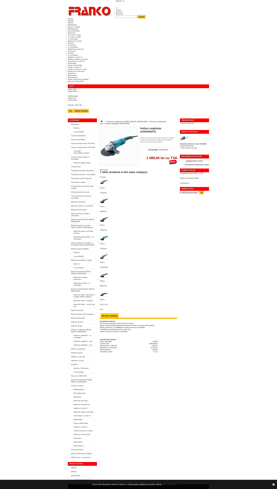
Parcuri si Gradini (74, 27)
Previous (103, 177)
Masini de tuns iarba (75, 41)
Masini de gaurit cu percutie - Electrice (84, 232)
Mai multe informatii (109, 316)
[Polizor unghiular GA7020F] (104, 186)
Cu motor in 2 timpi (74, 35)
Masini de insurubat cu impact (81, 260)
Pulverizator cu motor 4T (76, 61)
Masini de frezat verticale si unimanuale (80, 214)
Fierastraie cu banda (78, 182)
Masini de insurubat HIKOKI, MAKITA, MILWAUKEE (81, 272)
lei (116, 8)
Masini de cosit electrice (76, 71)
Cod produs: (153, 150)
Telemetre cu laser (77, 360)
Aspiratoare (75, 124)
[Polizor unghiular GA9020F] (104, 223)
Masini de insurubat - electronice (81, 278)
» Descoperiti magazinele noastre (196, 165)
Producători (75, 464)
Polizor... (103, 188)
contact (118, 10)
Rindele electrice (77, 353)
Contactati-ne (184, 183)
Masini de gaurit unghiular (80, 249)
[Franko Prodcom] (89, 11)
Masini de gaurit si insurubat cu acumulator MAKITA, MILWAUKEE (83, 244)
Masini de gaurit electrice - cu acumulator (84, 238)
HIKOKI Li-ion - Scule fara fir (81, 457)
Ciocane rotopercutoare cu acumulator (80, 158)
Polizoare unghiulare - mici (83, 345)
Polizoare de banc (77, 322)
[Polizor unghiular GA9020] (104, 204)
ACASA (70, 19)
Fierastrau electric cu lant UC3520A (193, 144)
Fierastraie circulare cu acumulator (83, 174)
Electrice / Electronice (81, 368)
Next (101, 309)
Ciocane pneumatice (78, 139)
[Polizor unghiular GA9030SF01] (104, 260)
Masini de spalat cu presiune (78, 59)
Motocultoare (72, 75)
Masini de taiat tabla (78, 318)
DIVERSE (74, 364)
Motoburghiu (72, 63)
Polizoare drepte (76, 326)
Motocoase (72, 33)
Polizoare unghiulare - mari (83, 341)
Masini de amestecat (78, 202)
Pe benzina (72, 45)
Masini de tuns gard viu (76, 49)
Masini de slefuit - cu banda (83, 300)
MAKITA (70, 21)
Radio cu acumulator (78, 349)
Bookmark (119, 14)
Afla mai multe (169, 484)
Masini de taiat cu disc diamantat (82, 314)
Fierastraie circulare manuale (81, 178)
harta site (119, 12)
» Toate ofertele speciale (188, 148)
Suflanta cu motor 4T (75, 57)
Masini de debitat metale (82, 163)
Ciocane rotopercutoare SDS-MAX (83, 147)
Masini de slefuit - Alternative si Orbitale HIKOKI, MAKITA (84, 296)
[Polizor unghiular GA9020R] (104, 242)
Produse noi (187, 120)
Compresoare (76, 167)
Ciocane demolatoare (78, 135)
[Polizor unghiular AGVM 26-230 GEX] (104, 297)
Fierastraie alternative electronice (82, 170)
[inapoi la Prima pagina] (102, 122)
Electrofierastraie (74, 31)
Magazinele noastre (191, 157)
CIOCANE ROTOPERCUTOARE (81, 152)
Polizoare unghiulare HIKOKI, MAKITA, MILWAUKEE (81, 331)
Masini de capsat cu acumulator (82, 206)
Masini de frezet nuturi (78, 210)
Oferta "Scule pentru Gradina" (78, 79)
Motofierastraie (73, 29)
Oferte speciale (189, 132)
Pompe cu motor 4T (75, 67)
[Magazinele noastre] (194, 161)
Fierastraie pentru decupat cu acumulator (81, 197)
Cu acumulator (73, 39)
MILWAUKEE (72, 25)
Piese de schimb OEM (75, 81)
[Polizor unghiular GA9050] (104, 279)
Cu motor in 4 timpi (74, 37)
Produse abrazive (77, 449)
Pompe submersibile (75, 65)
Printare (105, 170)
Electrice (71, 43)
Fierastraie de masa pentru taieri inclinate (82, 187)
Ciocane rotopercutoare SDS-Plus (83, 143)
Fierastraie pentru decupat (80, 192)
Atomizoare (72, 73)
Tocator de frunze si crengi (77, 69)
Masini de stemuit (77, 310)
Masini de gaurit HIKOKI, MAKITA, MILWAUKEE (83, 220)
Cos (71, 86)
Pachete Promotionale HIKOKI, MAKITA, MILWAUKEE (81, 381)
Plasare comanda (81, 111)
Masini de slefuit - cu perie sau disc (84, 305)
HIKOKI (70, 23)
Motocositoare (73, 77)
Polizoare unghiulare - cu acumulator (82, 336)
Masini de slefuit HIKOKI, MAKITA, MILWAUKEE (83, 290)
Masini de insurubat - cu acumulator (82, 284)
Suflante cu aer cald (78, 357)
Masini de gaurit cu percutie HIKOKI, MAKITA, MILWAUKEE (82, 226)
